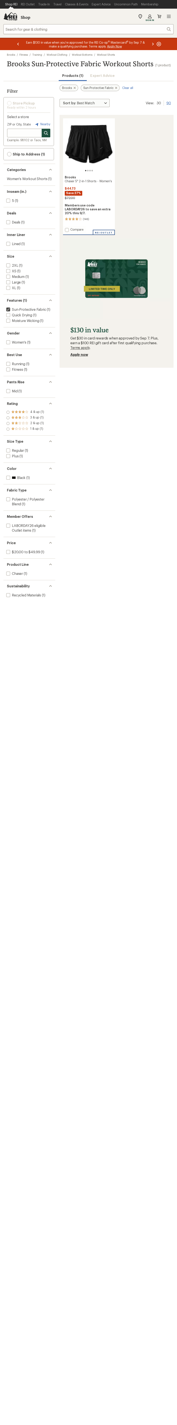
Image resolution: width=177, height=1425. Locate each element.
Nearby (45, 124)
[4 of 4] (92, 170)
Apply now (79, 354)
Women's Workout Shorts (27, 179)
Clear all (127, 88)
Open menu (168, 16)
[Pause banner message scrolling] (158, 44)
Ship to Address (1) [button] (28, 154)
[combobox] (88, 29)
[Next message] (152, 44)
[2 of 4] (88, 170)
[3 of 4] (90, 170)
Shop (25, 17)
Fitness (23, 54)
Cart (159, 16)
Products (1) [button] (72, 75)
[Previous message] (18, 44)
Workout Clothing (57, 54)
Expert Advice (102, 75)
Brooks (11, 54)
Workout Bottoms (82, 54)
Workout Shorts (106, 54)
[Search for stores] (46, 133)
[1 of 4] (86, 170)
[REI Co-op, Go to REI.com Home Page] (10, 16)
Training (37, 54)
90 (168, 102)
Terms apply (80, 348)
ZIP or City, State (19, 124)
